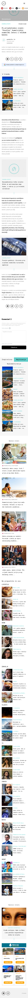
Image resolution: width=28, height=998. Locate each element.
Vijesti (13, 8)
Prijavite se (14, 347)
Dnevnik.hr (6, 8)
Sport (19, 8)
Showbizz (26, 8)
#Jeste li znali (22, 24)
